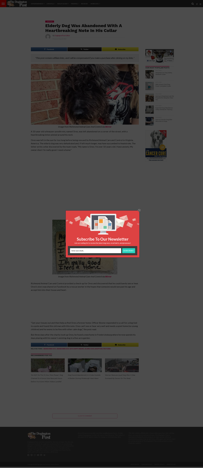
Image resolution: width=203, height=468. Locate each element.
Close (139, 210)
